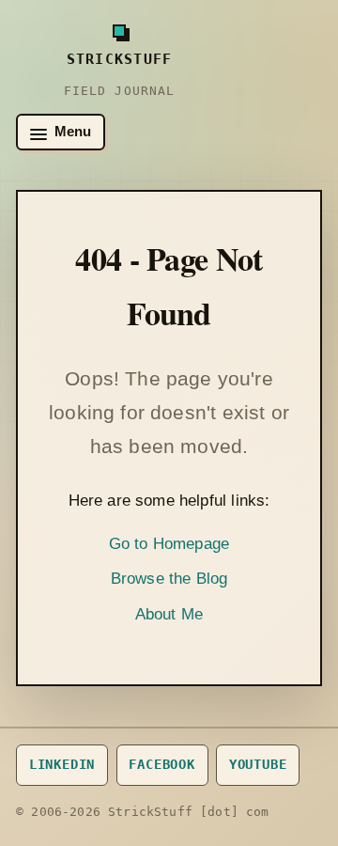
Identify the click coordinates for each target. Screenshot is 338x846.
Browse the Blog (169, 579)
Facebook (162, 764)
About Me (169, 614)
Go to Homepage (169, 544)
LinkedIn (62, 764)
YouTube (258, 764)
